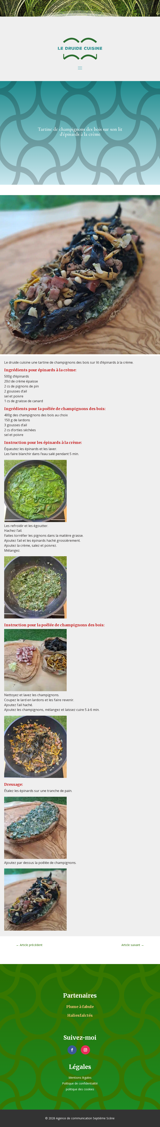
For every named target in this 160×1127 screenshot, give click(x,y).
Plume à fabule (80, 1006)
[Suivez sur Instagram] (85, 1049)
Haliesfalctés (80, 1015)
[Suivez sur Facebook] (72, 1049)
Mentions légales (80, 1078)
